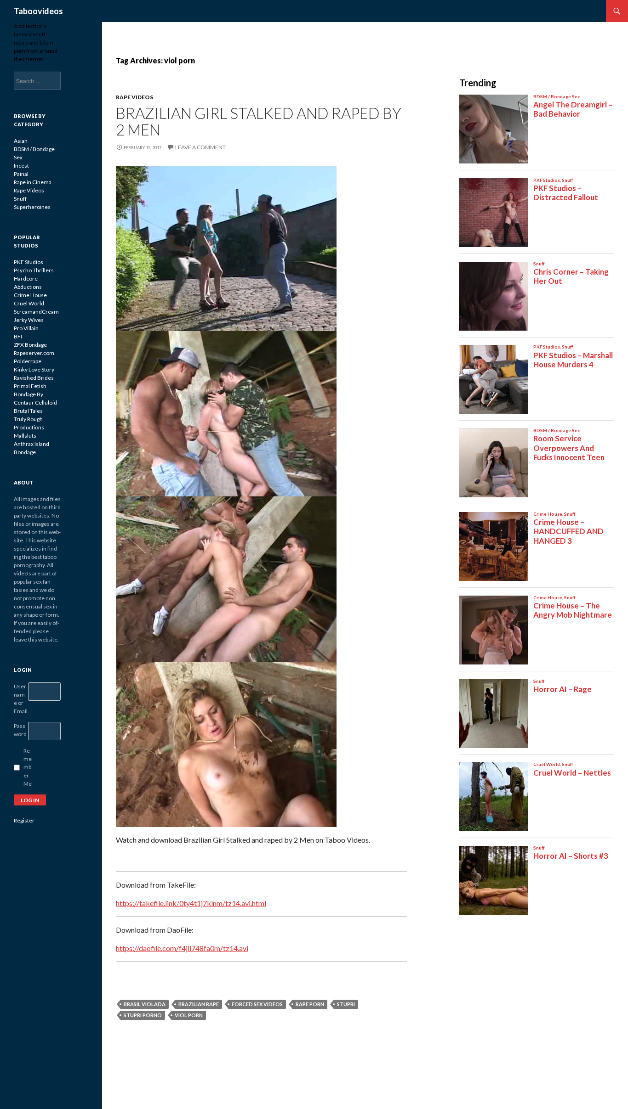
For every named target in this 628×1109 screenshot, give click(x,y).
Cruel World (29, 303)
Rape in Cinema (32, 182)
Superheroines (32, 206)
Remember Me (27, 767)
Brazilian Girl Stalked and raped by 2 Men (258, 121)
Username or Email (21, 699)
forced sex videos (257, 1004)
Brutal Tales (28, 410)
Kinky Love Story (34, 369)
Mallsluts (25, 435)
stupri (346, 1004)
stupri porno (143, 1015)
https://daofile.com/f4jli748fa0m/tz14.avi (182, 948)
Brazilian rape (198, 1004)
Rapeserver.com (34, 352)
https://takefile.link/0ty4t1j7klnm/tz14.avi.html (191, 903)
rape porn (310, 1004)
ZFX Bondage (30, 344)
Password (20, 729)
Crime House (30, 295)
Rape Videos (134, 97)
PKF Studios (28, 262)
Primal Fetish (30, 386)
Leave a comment (200, 147)
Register (24, 820)
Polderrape (27, 361)
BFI (18, 336)
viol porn (189, 1015)
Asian (21, 140)
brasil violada (145, 1004)
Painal (21, 173)
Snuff (20, 198)
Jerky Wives (29, 319)
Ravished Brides (34, 377)
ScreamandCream (36, 311)
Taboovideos (38, 11)
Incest (21, 165)
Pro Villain (26, 328)
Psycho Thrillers (34, 270)
